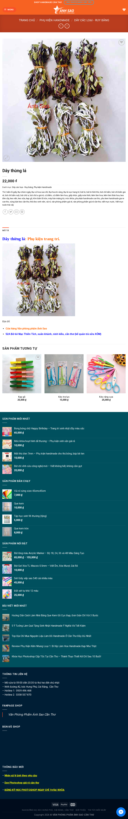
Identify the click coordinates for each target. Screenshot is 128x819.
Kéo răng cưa (106, 397)
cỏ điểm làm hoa (60, 195)
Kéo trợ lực (64, 397)
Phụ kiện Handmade (54, 20)
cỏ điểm (48, 195)
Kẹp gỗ (21, 397)
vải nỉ (48, 202)
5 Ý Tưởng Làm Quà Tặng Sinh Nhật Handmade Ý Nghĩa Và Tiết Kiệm (49, 625)
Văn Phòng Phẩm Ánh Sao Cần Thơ (31, 714)
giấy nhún (73, 195)
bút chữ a (24, 195)
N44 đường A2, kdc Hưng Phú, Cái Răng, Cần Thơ (48, 810)
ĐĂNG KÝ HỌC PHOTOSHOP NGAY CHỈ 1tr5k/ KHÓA (34, 789)
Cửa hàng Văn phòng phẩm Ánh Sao (26, 328)
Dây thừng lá (13, 239)
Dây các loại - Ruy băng (91, 20)
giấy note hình (84, 195)
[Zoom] (6, 158)
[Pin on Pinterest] (22, 211)
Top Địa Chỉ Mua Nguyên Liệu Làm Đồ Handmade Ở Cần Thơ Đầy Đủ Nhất (51, 636)
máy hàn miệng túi (56, 198)
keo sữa (21, 198)
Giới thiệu (81, 810)
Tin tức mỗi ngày (97, 810)
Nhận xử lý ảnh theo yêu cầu (21, 775)
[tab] (5, 230)
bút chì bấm (105, 192)
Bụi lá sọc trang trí (71, 192)
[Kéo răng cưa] (106, 373)
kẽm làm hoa (97, 195)
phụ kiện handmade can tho (87, 198)
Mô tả (5, 230)
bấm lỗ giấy (12, 192)
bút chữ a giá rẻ (37, 195)
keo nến (13, 198)
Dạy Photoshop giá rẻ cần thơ (22, 782)
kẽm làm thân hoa (112, 195)
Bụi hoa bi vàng (56, 192)
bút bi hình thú (92, 192)
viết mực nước (108, 202)
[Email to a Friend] (16, 211)
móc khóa (69, 198)
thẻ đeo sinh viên (37, 202)
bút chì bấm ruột (12, 195)
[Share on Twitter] (10, 211)
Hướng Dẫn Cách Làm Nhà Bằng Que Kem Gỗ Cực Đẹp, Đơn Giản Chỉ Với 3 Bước (55, 615)
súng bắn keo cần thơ (19, 202)
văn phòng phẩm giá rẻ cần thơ (87, 202)
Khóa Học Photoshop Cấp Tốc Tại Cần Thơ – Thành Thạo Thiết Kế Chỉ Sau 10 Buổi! (56, 656)
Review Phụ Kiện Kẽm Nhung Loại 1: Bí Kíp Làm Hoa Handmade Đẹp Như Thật (54, 646)
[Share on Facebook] (5, 211)
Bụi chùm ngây (24, 192)
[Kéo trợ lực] (64, 373)
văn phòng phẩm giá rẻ (62, 202)
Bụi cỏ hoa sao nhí (40, 192)
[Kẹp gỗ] (21, 373)
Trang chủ (27, 20)
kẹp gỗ (29, 198)
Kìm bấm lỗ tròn (40, 198)
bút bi (83, 192)
